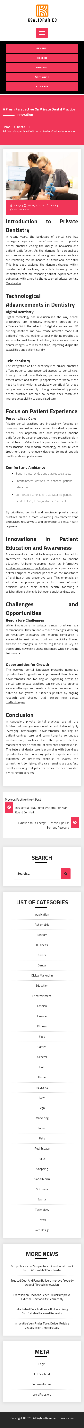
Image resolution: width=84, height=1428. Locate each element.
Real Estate (42, 1148)
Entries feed (42, 1374)
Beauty (42, 934)
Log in (42, 1364)
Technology (42, 1209)
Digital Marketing (42, 975)
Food (42, 1036)
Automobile (42, 924)
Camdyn (17, 205)
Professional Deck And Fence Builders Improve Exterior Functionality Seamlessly (42, 1297)
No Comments (21, 209)
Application (42, 914)
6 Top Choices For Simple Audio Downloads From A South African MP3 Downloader (42, 1268)
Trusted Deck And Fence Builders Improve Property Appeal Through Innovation (42, 1282)
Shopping (42, 67)
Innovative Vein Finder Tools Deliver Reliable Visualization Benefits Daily (42, 1325)
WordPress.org (42, 1394)
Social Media (42, 1179)
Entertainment (42, 996)
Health (42, 58)
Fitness (42, 1026)
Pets (42, 1138)
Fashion (42, 1006)
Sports (42, 1199)
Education (42, 985)
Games (42, 1046)
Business (42, 86)
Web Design (42, 1230)
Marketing (42, 1118)
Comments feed (42, 1384)
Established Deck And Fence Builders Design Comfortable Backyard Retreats (42, 1311)
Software (42, 77)
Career (42, 955)
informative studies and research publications (42, 566)
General (42, 48)
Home (42, 1077)
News (42, 1128)
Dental (53, 205)
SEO (42, 1159)
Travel (42, 1220)
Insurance (42, 1087)
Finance (42, 1016)
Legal (42, 1108)
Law (42, 1097)
